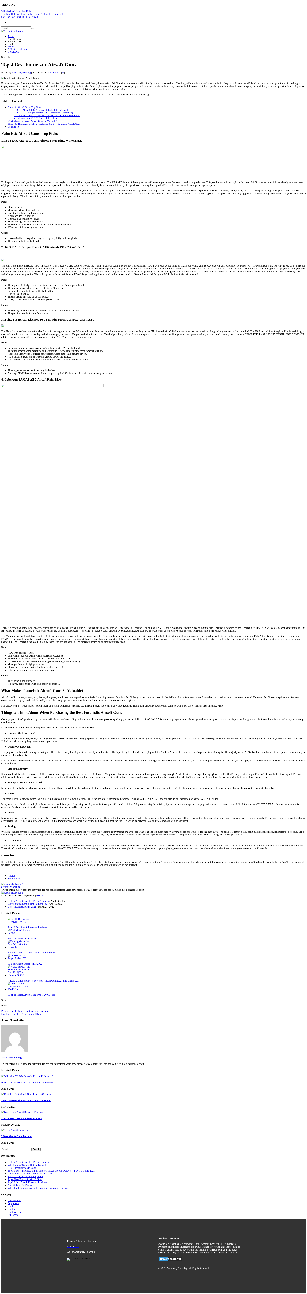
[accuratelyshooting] (12, 884)
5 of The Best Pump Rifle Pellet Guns (20, 17)
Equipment (13, 1203)
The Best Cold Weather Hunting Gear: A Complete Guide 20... (33, 14)
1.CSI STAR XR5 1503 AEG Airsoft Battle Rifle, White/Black (42, 110)
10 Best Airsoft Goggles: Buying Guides (28, 901)
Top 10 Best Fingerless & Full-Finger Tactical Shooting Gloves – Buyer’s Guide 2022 (51, 1170)
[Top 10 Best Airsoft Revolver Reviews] (22, 1112)
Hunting (12, 1209)
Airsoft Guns (54, 72)
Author (11, 875)
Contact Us (13, 51)
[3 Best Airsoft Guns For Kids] (17, 1130)
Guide (11, 1206)
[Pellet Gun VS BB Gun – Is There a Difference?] (27, 1076)
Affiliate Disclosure (17, 49)
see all (40, 895)
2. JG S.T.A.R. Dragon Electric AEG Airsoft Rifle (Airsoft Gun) (43, 112)
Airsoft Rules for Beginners (21, 1185)
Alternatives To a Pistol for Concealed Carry (30, 1173)
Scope (11, 46)
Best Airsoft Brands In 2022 (22, 906)
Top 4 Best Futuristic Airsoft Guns (25, 1179)
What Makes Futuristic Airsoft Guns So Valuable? (32, 121)
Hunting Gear (15, 1212)
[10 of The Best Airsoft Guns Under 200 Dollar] (26, 1094)
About (11, 36)
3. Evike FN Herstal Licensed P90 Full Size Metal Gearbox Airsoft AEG (47, 115)
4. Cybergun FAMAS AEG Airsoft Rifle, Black (35, 118)
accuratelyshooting (21, 72)
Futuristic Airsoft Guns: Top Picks (24, 107)
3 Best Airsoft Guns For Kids (16, 11)
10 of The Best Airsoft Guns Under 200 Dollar (26, 1100)
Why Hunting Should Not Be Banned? (27, 903)
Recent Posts (14, 878)
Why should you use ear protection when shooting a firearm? (38, 1188)
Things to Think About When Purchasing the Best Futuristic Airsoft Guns (44, 123)
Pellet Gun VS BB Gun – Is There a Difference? (27, 1082)
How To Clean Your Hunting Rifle (25, 1176)
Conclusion (13, 126)
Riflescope (13, 1214)
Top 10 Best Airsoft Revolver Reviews (21, 1118)
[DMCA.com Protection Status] (170, 1260)
